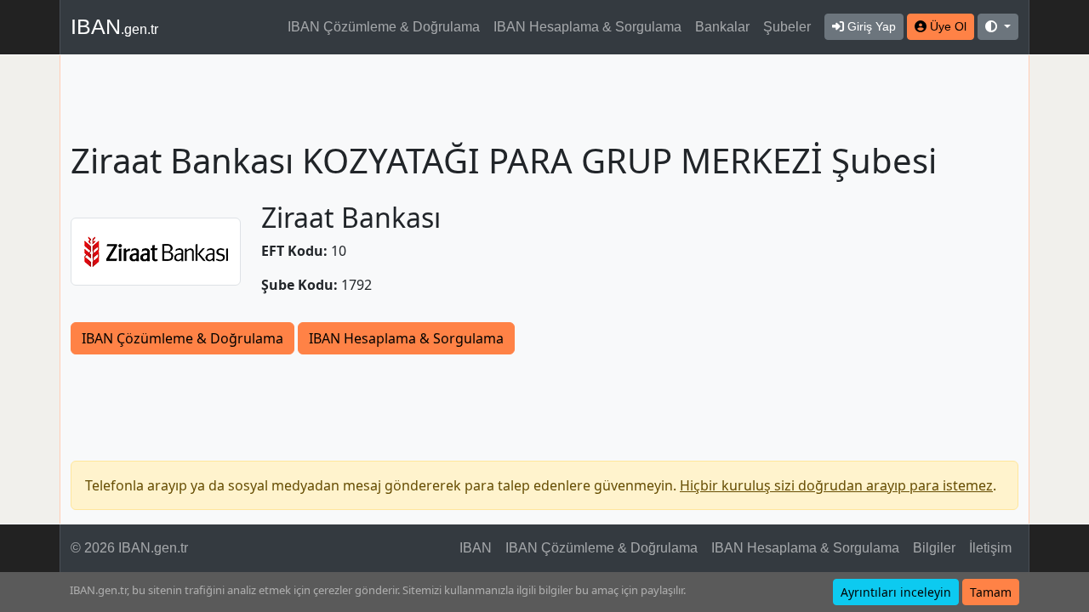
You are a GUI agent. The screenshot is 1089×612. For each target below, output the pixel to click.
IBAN (114, 26)
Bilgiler (934, 548)
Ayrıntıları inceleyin (896, 592)
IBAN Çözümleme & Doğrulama (384, 27)
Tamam (991, 592)
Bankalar (722, 27)
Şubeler (787, 27)
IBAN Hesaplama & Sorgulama (587, 27)
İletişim (990, 548)
